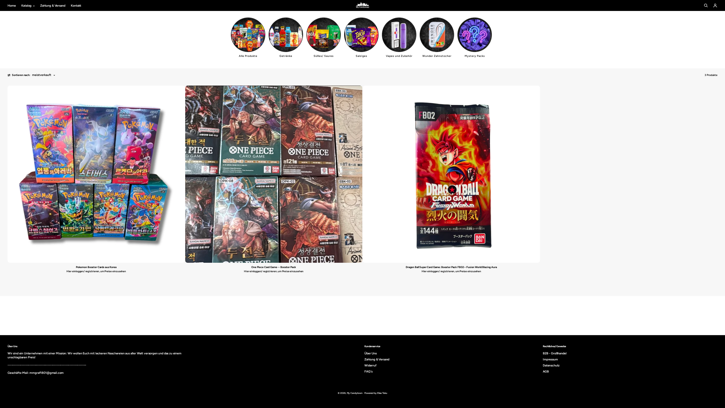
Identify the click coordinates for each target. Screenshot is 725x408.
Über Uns (370, 353)
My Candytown (355, 393)
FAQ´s (368, 371)
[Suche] (706, 5)
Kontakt (76, 5)
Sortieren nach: (21, 75)
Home (12, 5)
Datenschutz (551, 365)
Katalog (26, 5)
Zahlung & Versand (52, 5)
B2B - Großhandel (554, 353)
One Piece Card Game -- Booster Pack (273, 267)
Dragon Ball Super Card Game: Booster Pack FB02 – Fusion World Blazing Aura (451, 267)
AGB (546, 371)
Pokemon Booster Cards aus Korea (96, 267)
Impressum (550, 359)
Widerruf (370, 365)
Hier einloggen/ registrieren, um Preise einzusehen (96, 271)
